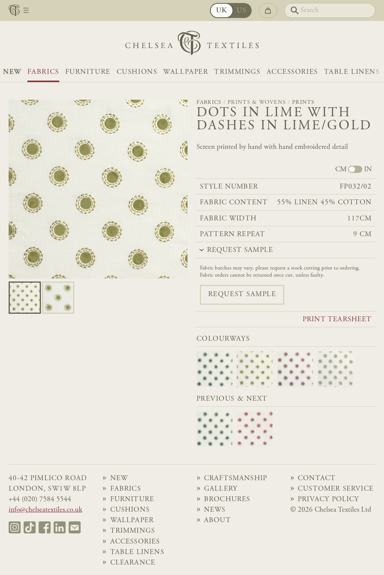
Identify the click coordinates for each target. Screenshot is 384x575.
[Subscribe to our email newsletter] (75, 527)
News (215, 510)
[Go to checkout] (268, 10)
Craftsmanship (235, 478)
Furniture (88, 72)
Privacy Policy (328, 499)
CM (340, 169)
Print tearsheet (337, 319)
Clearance (133, 562)
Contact (317, 478)
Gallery (220, 489)
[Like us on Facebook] (45, 527)
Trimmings (237, 72)
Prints (303, 102)
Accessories (292, 72)
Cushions (137, 72)
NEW (12, 72)
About (217, 520)
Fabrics (43, 72)
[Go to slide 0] (25, 298)
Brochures (227, 499)
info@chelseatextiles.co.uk (45, 510)
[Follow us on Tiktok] (30, 527)
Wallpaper (185, 72)
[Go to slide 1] (58, 298)
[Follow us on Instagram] (15, 527)
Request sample (242, 294)
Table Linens (352, 72)
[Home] (192, 45)
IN (368, 169)
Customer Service (336, 489)
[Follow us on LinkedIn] (60, 527)
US (241, 10)
